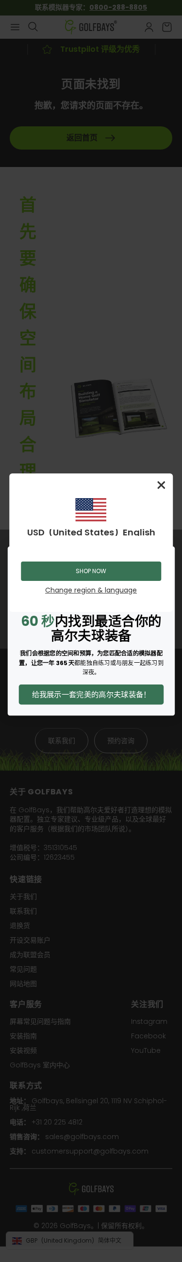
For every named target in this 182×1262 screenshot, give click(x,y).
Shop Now (91, 571)
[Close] (161, 485)
